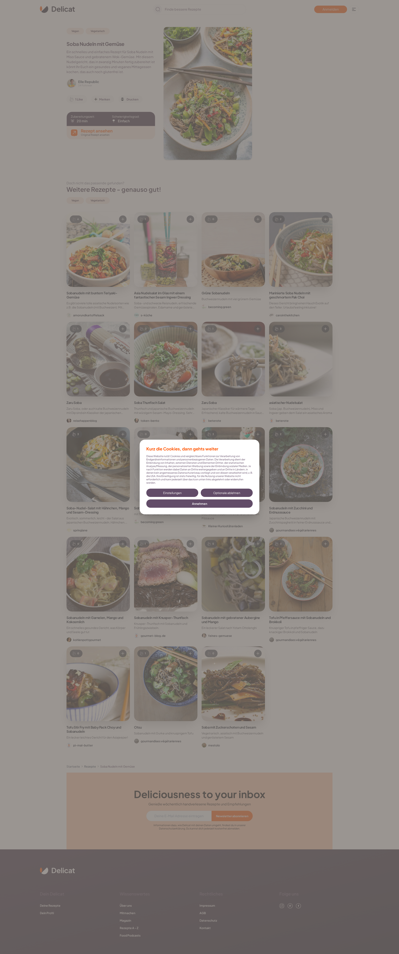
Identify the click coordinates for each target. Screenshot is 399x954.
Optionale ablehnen (226, 493)
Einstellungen (172, 493)
